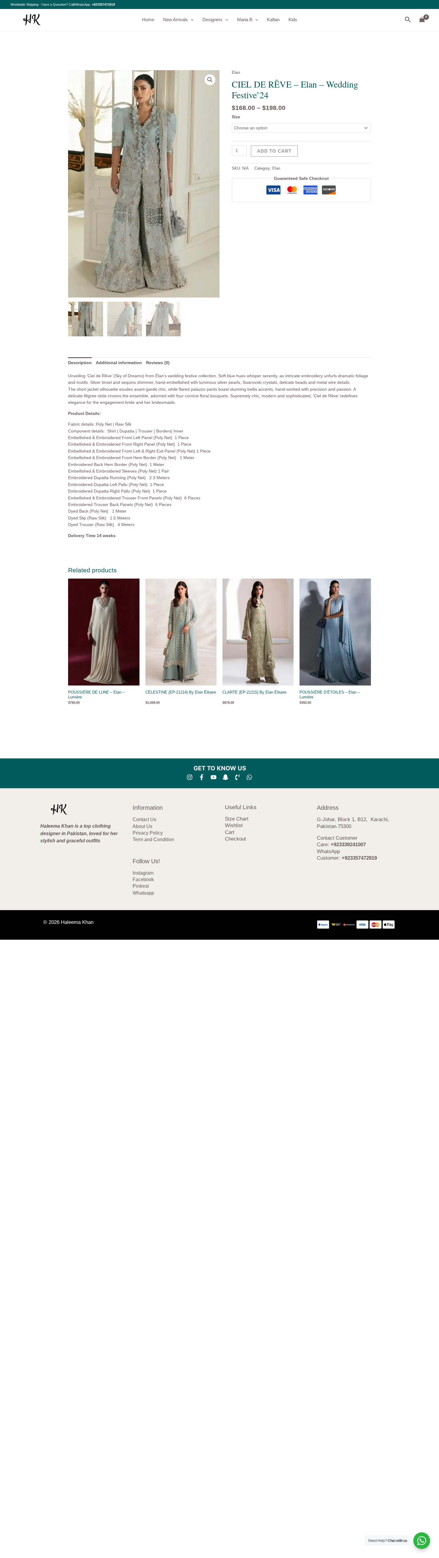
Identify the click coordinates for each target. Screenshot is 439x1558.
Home (148, 19)
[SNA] (225, 777)
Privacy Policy (148, 832)
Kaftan (273, 19)
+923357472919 (103, 4)
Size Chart (236, 819)
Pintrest (141, 886)
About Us (142, 826)
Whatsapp (143, 892)
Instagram (143, 872)
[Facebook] (202, 777)
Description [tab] (80, 362)
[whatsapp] (249, 777)
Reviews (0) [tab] (158, 362)
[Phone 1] (237, 777)
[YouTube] (214, 777)
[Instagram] (190, 777)
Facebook (143, 879)
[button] (191, 19)
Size (236, 116)
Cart (229, 832)
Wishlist (234, 825)
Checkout (235, 839)
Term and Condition (153, 839)
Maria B (244, 19)
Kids (292, 19)
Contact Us (144, 819)
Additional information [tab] (119, 362)
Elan (236, 72)
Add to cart (274, 151)
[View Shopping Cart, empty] (422, 20)
